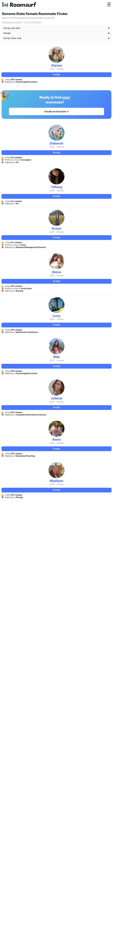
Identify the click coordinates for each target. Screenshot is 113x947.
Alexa (56, 272)
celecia (56, 398)
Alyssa (56, 65)
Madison (56, 481)
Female (60, 69)
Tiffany (56, 187)
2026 (51, 69)
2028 (51, 275)
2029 (51, 147)
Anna (56, 439)
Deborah (56, 143)
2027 (52, 360)
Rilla (56, 357)
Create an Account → (56, 111)
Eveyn (56, 228)
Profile (56, 74)
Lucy (56, 316)
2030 (52, 190)
